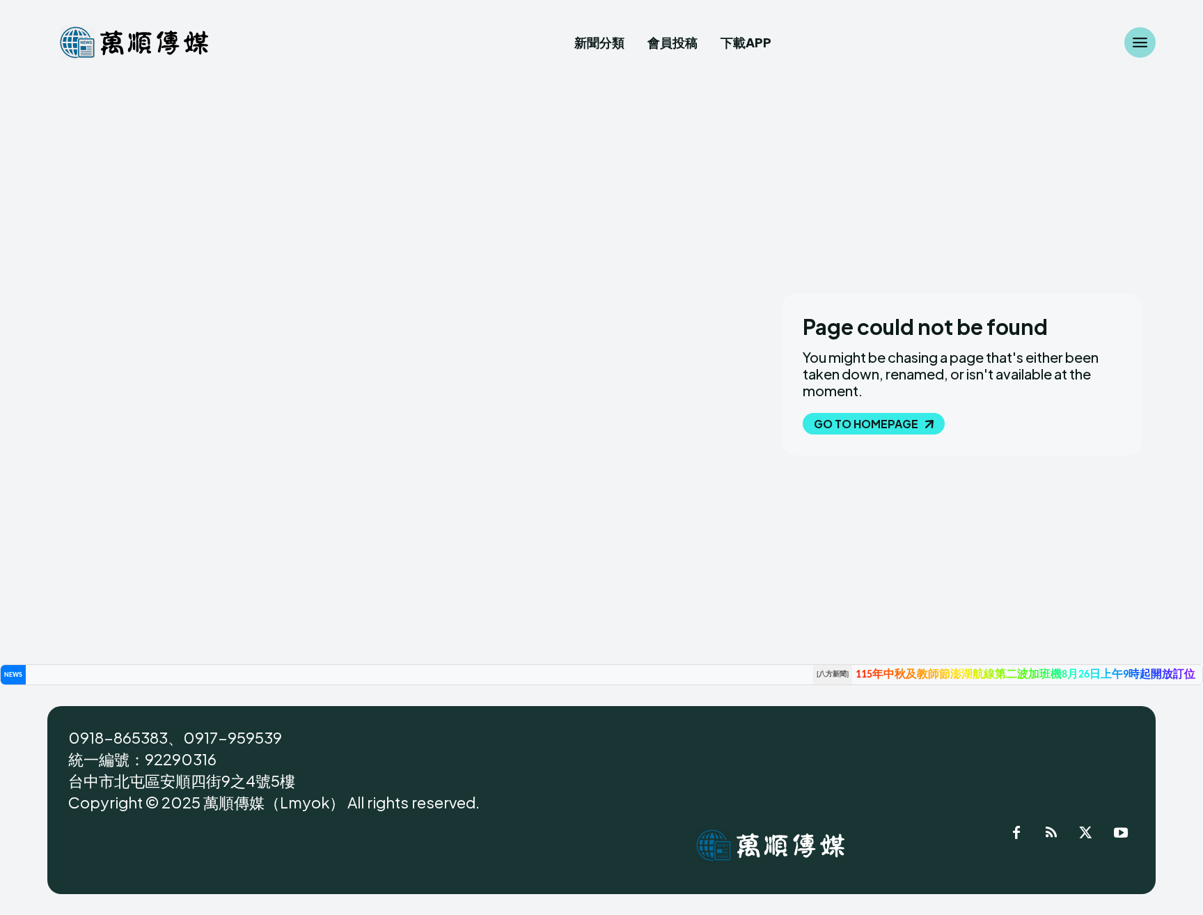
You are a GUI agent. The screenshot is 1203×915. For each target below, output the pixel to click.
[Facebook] (1016, 835)
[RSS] (1051, 835)
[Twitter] (1086, 835)
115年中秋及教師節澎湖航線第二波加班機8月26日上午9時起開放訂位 (1025, 674)
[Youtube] (1121, 835)
